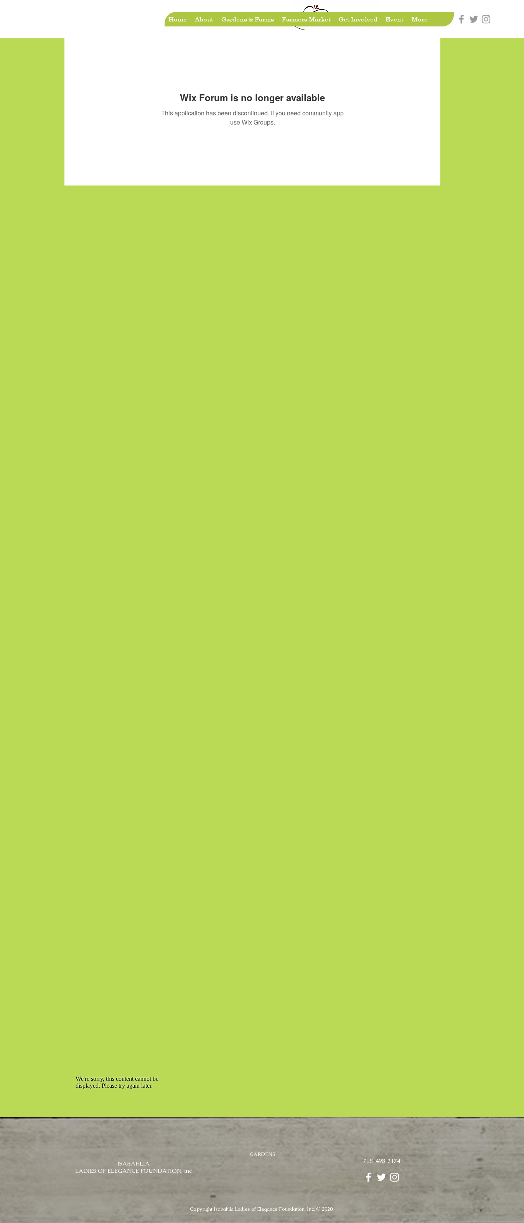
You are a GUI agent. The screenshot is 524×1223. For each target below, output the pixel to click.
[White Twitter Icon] (381, 1177)
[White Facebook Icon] (368, 1177)
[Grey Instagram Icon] (486, 19)
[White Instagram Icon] (394, 1177)
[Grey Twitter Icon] (474, 19)
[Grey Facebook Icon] (461, 19)
